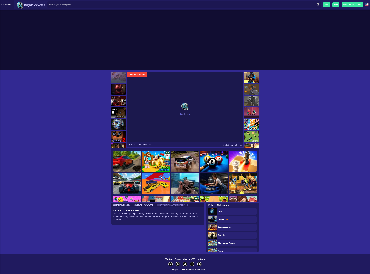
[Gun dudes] (251, 112)
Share (134, 145)
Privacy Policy (180, 259)
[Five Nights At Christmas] (118, 89)
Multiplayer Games (226, 243)
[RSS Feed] (199, 264)
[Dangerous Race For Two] (156, 184)
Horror (221, 211)
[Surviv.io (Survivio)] (251, 136)
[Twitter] (185, 264)
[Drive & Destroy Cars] (127, 161)
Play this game (144, 145)
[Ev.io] (251, 89)
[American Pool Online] (214, 161)
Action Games (224, 227)
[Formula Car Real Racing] (127, 184)
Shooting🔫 (223, 219)
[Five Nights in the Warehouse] (118, 112)
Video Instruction (137, 74)
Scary (220, 251)
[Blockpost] (251, 77)
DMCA (192, 259)
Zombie (221, 235)
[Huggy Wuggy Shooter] (118, 124)
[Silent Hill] (118, 77)
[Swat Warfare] (251, 101)
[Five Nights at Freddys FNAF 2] (118, 136)
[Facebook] (192, 264)
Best (336, 4)
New (327, 4)
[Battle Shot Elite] (185, 184)
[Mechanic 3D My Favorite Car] (214, 184)
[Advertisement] (185, 48)
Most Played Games (352, 4)
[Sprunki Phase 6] (118, 101)
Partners (201, 259)
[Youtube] (177, 264)
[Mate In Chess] (243, 161)
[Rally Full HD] (185, 161)
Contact (168, 259)
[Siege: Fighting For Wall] (243, 184)
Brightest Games (34, 5)
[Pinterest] (170, 264)
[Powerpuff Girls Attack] (251, 124)
